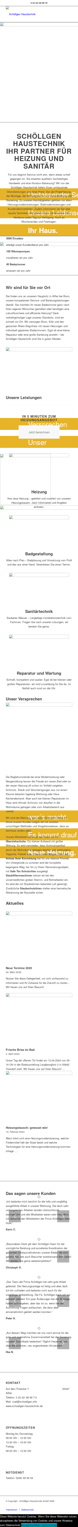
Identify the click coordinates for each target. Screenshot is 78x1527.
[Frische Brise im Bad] (39, 1019)
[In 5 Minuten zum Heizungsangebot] (39, 405)
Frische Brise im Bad (20, 1050)
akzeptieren (28, 1525)
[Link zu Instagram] (69, 1505)
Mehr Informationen (46, 1525)
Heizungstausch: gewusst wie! (27, 1128)
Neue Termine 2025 (19, 968)
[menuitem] (11, 1509)
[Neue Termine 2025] (39, 938)
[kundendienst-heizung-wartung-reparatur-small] (39, 652)
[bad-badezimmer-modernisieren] (39, 532)
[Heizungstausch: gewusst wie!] (39, 1097)
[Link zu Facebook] (63, 1505)
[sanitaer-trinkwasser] (39, 590)
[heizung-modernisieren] (39, 470)
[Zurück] (15, 1216)
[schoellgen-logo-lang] (32, 14)
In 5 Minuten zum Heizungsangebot (39, 418)
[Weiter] (63, 1216)
